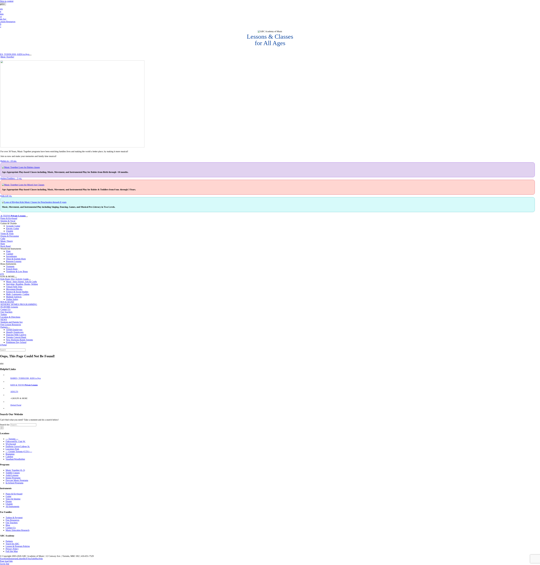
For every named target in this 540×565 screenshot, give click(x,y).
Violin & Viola (7, 233)
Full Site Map (12, 551)
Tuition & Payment (14, 517)
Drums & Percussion (9, 236)
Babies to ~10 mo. (8, 161)
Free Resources (12, 520)
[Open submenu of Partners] (9, 327)
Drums (9, 501)
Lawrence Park (12, 449)
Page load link (6, 561)
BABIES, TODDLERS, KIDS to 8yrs (25, 378)
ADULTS (14, 392)
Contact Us (11, 527)
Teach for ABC (12, 544)
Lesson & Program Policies (18, 546)
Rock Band (5, 246)
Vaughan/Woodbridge (15, 459)
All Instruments (12, 506)
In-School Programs (14, 483)
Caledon (9, 456)
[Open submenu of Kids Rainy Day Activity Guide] (30, 279)
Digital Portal (15, 405)
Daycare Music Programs (17, 480)
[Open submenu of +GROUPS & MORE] (16, 277)
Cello (2, 238)
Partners (9, 541)
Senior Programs (13, 478)
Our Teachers (12, 522)
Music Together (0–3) (15, 470)
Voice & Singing (13, 499)
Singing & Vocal (7, 221)
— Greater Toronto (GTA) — (19, 451)
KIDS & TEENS (24, 385)
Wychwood (11, 444)
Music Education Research (17, 530)
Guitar (8, 496)
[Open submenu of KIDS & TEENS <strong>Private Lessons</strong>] (27, 216)
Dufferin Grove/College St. (18, 446)
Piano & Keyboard (8, 218)
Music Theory (6, 241)
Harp (2, 243)
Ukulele (9, 504)
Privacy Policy (12, 549)
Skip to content (6, 1)
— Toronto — (12, 439)
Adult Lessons (12, 475)
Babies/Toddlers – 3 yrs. (11, 178)
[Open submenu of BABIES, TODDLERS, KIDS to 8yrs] (30, 55)
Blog (8, 525)
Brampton (10, 454)
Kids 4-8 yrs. (6, 196)
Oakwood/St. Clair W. (15, 441)
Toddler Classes (13, 473)
